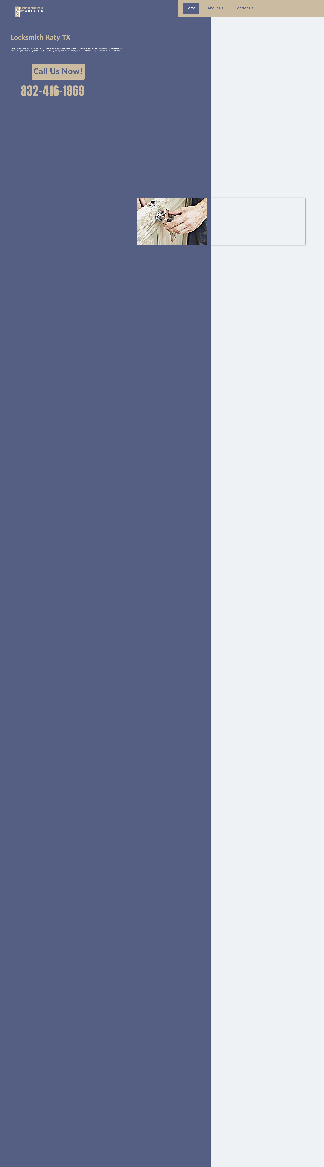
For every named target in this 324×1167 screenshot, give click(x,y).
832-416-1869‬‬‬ (53, 90)
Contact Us (244, 8)
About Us (215, 8)
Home (191, 8)
